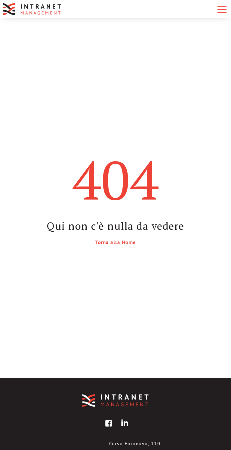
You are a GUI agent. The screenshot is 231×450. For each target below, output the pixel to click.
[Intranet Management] (32, 9)
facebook (107, 427)
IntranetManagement (115, 400)
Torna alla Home (115, 242)
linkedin (123, 427)
